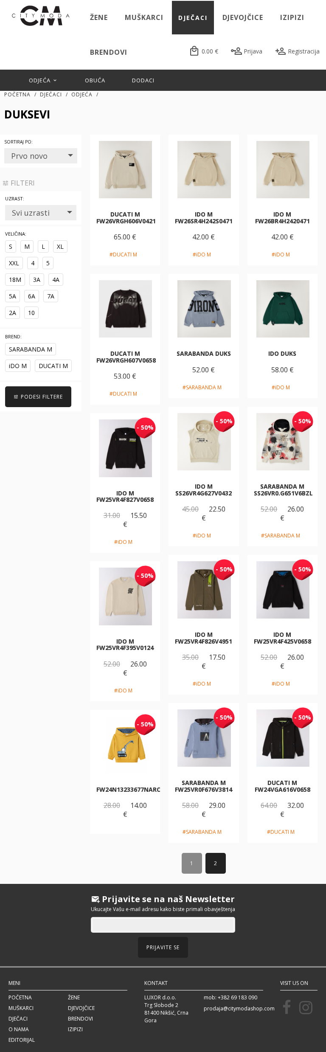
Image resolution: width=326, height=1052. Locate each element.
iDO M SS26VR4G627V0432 (203, 489)
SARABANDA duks (204, 353)
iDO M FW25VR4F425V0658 (282, 637)
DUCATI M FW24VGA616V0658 (282, 786)
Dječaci (193, 18)
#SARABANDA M (202, 387)
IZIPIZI (292, 17)
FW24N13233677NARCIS (131, 789)
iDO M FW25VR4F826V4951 (203, 637)
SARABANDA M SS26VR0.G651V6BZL (283, 489)
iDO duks (282, 353)
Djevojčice (242, 17)
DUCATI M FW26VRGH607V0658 (126, 356)
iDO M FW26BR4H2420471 (282, 217)
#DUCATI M (123, 254)
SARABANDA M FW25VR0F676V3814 (203, 786)
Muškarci (144, 17)
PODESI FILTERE (41, 396)
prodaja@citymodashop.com (239, 1008)
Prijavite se (163, 947)
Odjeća (40, 80)
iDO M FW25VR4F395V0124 (125, 644)
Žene (99, 17)
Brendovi (108, 52)
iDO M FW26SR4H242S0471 (204, 217)
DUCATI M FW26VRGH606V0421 (126, 217)
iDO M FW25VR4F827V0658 (125, 496)
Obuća (95, 80)
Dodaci (143, 80)
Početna (17, 94)
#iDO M (202, 254)
